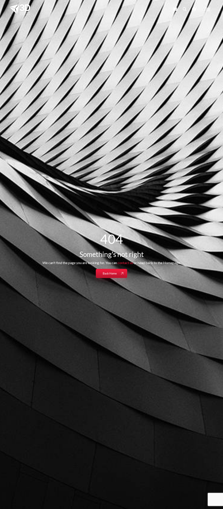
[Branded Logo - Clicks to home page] (20, 9)
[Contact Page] (175, 9)
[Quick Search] (185, 9)
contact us (125, 263)
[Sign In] (194, 9)
